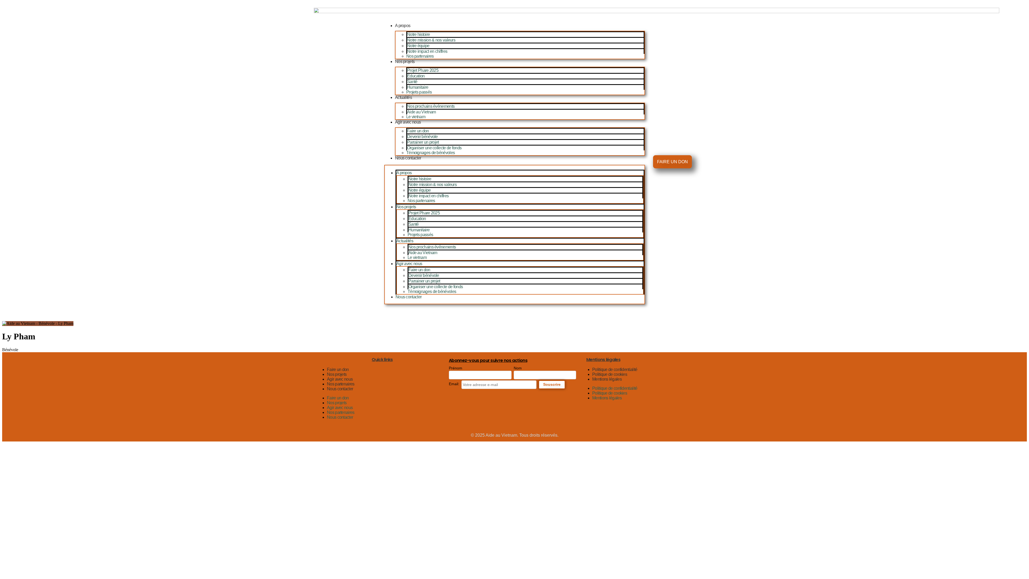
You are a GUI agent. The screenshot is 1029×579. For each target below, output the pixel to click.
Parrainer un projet (423, 142)
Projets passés (419, 92)
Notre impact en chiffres (427, 51)
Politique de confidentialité (614, 369)
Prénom (455, 368)
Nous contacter (408, 158)
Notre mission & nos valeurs (431, 40)
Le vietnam (415, 116)
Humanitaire (417, 87)
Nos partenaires (420, 56)
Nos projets (405, 61)
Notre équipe (418, 45)
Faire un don (418, 131)
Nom (518, 368)
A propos (402, 25)
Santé (412, 81)
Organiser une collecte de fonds (434, 148)
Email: (454, 384)
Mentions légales (607, 379)
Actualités (403, 97)
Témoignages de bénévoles (430, 152)
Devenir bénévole (422, 136)
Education (416, 76)
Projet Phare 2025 (422, 70)
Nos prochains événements (430, 106)
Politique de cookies (609, 374)
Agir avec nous (408, 122)
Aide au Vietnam (421, 112)
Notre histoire (418, 34)
